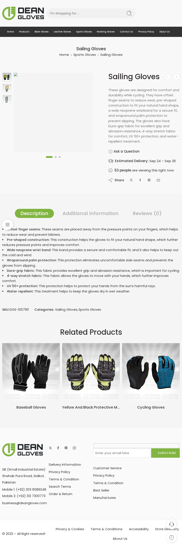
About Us (164, 31)
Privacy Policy (146, 31)
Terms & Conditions (107, 529)
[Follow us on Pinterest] (66, 448)
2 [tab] (56, 160)
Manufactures (104, 498)
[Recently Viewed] (171, 537)
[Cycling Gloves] (151, 372)
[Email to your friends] (158, 180)
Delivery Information (65, 464)
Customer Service (107, 468)
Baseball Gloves (31, 407)
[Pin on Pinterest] (149, 180)
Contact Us (126, 31)
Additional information (91, 213)
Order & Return (60, 494)
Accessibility (139, 529)
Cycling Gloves (151, 407)
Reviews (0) (147, 213)
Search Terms (60, 486)
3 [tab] (60, 160)
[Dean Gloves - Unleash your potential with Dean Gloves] (23, 13)
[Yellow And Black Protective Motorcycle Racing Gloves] (91, 372)
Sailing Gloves (111, 54)
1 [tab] (49, 160)
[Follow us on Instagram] (74, 448)
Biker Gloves (41, 31)
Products (24, 31)
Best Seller (101, 490)
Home (10, 31)
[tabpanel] (53, 113)
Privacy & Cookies (70, 529)
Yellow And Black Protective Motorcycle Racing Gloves (91, 407)
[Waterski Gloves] (176, 77)
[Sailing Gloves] (6, 77)
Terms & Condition (64, 479)
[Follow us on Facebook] (58, 448)
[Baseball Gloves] (31, 372)
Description (34, 213)
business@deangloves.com (24, 503)
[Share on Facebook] (140, 180)
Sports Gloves (84, 31)
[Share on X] (131, 180)
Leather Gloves (62, 31)
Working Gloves (106, 31)
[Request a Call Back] (171, 524)
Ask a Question (126, 151)
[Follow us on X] (50, 447)
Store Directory (167, 529)
